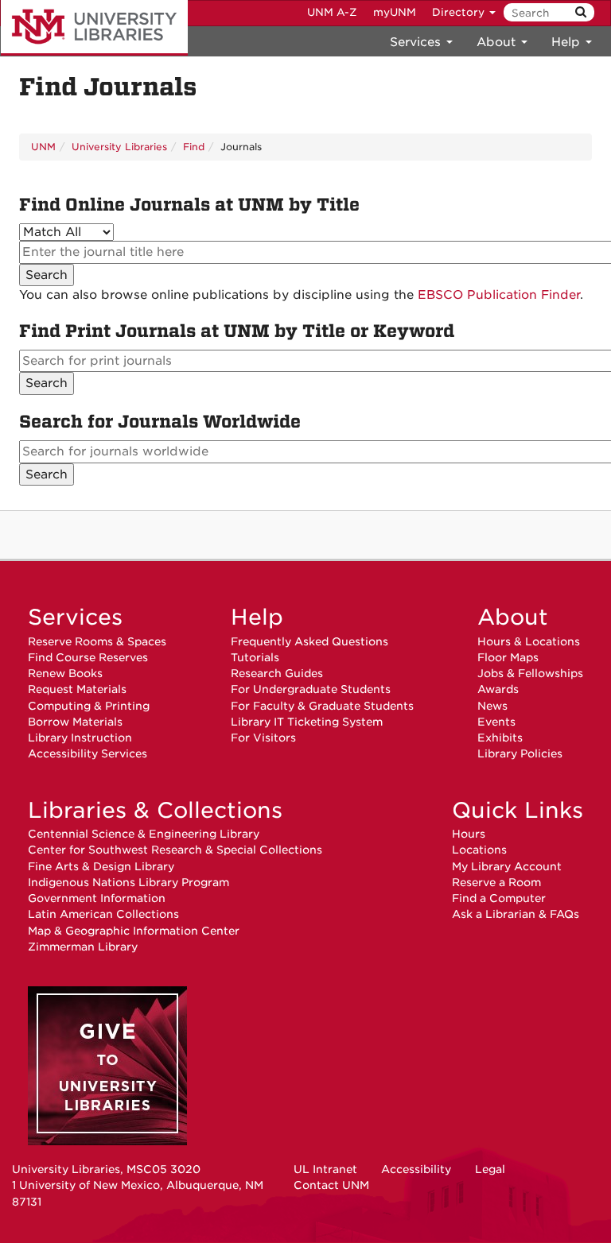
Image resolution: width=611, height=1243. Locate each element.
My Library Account (507, 866)
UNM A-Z (332, 12)
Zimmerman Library (83, 946)
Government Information (96, 898)
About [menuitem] (498, 42)
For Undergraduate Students (311, 689)
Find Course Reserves (88, 657)
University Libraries (94, 28)
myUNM (394, 12)
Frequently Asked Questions (309, 641)
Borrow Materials (75, 721)
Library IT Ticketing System (307, 721)
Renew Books (65, 673)
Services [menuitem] (417, 42)
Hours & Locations (528, 641)
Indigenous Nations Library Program (128, 882)
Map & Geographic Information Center (133, 930)
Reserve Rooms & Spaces (97, 641)
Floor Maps (508, 657)
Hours (468, 833)
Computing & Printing (89, 705)
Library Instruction (80, 737)
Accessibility (416, 1169)
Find (193, 147)
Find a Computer (499, 898)
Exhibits (500, 737)
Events (496, 721)
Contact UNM (331, 1185)
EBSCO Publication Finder (499, 295)
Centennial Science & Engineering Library (143, 833)
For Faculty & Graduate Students (322, 705)
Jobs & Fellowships (530, 673)
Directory (460, 12)
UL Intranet (325, 1169)
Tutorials (255, 657)
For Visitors (263, 737)
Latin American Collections (103, 914)
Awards (498, 689)
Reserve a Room (496, 882)
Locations (479, 849)
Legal (490, 1169)
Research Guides (277, 673)
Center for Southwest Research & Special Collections (175, 849)
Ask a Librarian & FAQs (515, 914)
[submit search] (580, 12)
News (492, 705)
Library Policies (519, 753)
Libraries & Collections (155, 810)
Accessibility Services (87, 753)
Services (75, 616)
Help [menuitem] (567, 42)
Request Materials (77, 689)
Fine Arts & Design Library (101, 866)
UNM (43, 147)
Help (257, 616)
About (512, 616)
